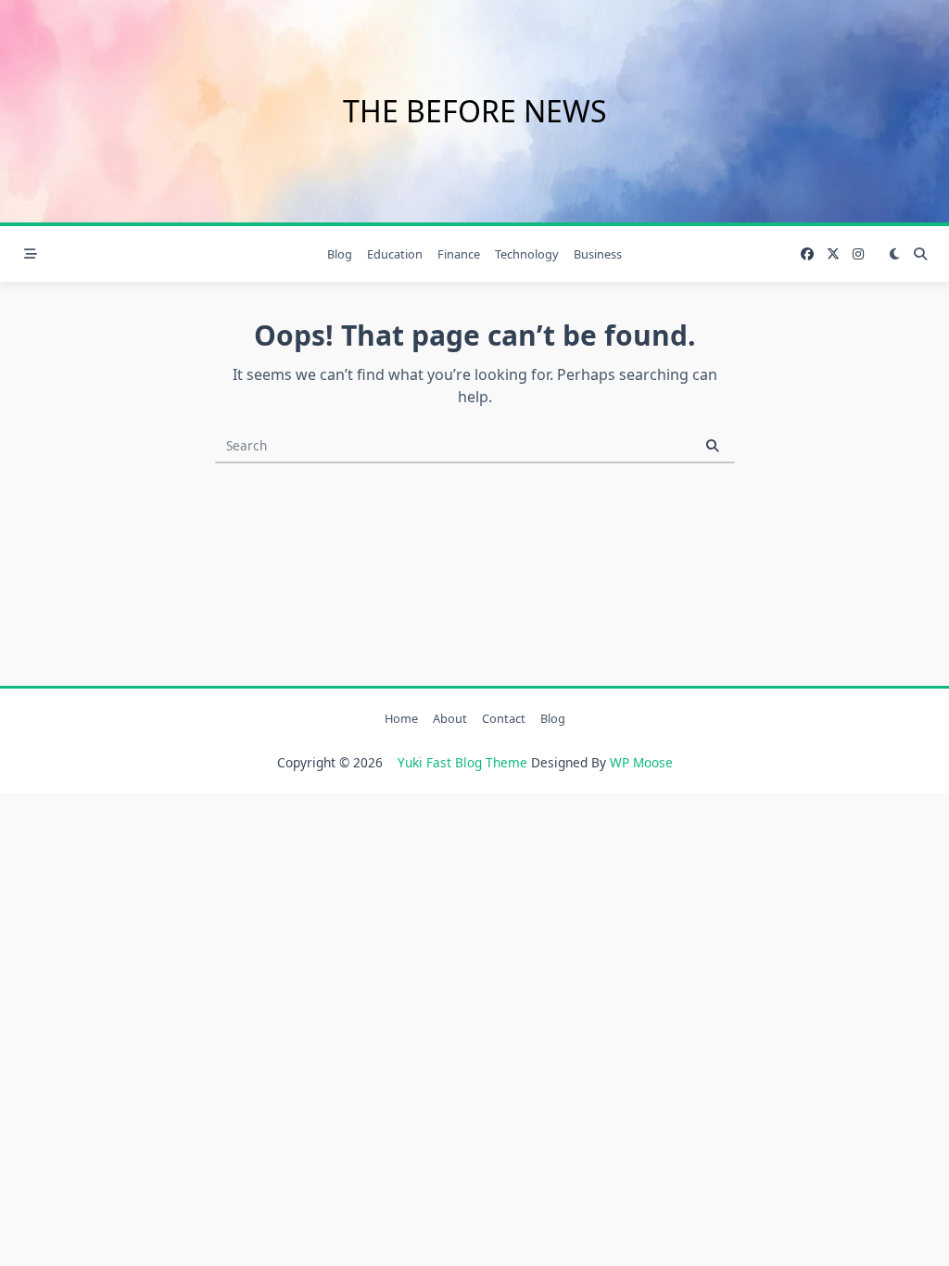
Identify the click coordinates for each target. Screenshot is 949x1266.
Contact (503, 718)
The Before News (475, 111)
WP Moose (641, 762)
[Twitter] (833, 254)
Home (401, 718)
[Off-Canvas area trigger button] (30, 254)
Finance (458, 254)
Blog (339, 254)
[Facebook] (807, 254)
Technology (527, 254)
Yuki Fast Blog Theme (462, 762)
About (450, 718)
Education (395, 254)
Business (598, 254)
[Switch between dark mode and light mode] (894, 254)
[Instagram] (858, 254)
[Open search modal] (920, 254)
